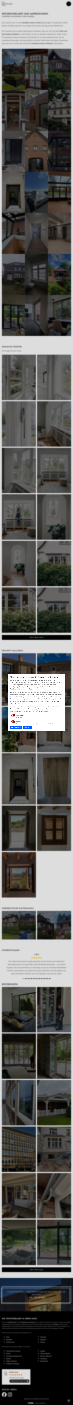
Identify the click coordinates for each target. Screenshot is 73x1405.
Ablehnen (27, 727)
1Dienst (19, 717)
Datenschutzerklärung (17, 699)
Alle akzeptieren (16, 727)
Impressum (33, 699)
